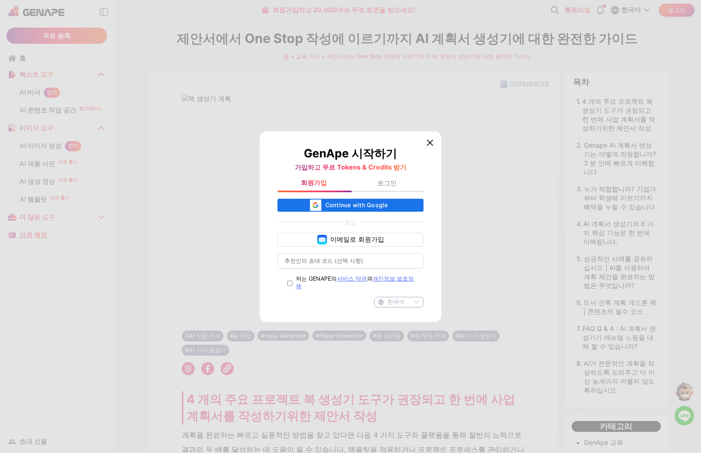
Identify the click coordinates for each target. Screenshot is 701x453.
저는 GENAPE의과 (355, 282)
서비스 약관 (352, 278)
